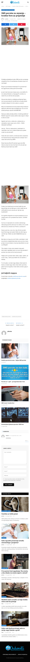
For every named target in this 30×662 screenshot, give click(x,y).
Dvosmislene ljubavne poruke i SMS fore (12, 424)
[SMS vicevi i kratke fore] (15, 393)
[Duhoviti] (15, 2)
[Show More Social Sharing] (27, 24)
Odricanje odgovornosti (9, 654)
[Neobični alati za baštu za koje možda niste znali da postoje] (15, 590)
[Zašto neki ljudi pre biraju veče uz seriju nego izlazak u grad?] (15, 618)
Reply (26, 440)
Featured (4, 596)
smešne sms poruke (16, 316)
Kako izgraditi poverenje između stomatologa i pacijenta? (12, 541)
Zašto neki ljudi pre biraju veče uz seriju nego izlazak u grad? (13, 629)
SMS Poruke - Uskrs (6, 511)
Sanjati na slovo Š (20, 325)
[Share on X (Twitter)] (13, 24)
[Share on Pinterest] (22, 24)
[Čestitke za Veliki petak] (15, 504)
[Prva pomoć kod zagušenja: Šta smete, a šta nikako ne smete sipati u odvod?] (15, 561)
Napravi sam (4, 568)
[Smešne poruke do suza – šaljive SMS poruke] (15, 350)
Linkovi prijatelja (22, 654)
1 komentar (8, 20)
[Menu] (2, 2)
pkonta (7, 19)
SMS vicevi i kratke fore (7, 403)
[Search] (28, 2)
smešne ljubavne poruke (13, 278)
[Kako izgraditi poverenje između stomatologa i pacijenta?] (15, 531)
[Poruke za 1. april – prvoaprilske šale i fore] (15, 372)
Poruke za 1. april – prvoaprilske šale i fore (13, 381)
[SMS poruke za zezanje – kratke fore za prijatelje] (15, 36)
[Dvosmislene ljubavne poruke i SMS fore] (15, 414)
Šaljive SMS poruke (6, 316)
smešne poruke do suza (19, 276)
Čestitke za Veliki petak (9, 514)
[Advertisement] (15, 62)
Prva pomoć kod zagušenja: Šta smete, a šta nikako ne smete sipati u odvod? (14, 572)
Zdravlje (4, 537)
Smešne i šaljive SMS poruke (8, 9)
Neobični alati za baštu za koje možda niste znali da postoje (14, 600)
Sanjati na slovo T (10, 325)
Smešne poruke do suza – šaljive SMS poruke (13, 360)
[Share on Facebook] (5, 24)
